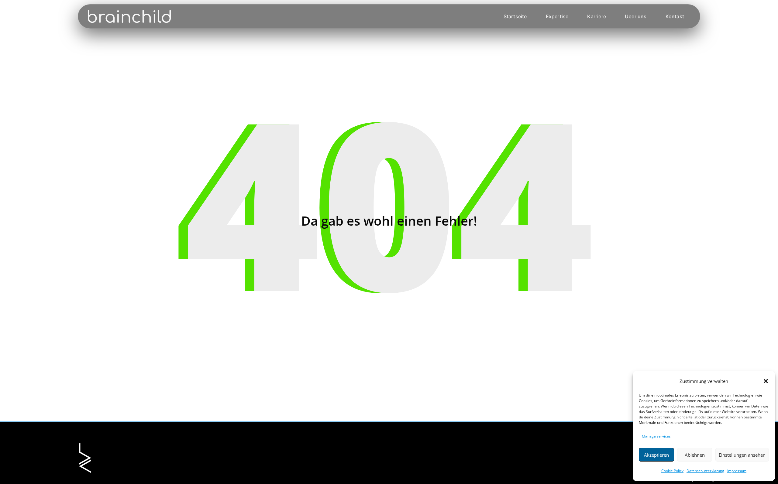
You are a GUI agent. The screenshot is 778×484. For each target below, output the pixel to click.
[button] (766, 381)
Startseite (515, 16)
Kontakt (675, 16)
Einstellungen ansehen (742, 455)
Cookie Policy (672, 470)
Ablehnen (695, 455)
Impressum (736, 470)
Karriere (596, 16)
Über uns (636, 16)
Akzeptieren (656, 455)
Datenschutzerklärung (705, 470)
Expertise (557, 16)
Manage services (656, 436)
